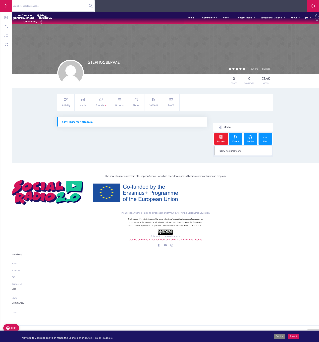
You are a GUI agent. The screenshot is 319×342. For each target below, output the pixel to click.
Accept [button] (293, 336)
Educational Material (271, 17)
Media (83, 105)
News (226, 17)
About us (16, 270)
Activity (65, 105)
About (294, 17)
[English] (307, 18)
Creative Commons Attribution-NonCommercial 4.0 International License (165, 239)
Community (208, 17)
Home (191, 17)
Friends (101, 105)
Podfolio (154, 104)
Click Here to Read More (100, 337)
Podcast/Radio (244, 17)
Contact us (17, 284)
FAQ (13, 277)
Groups (119, 105)
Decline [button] (279, 336)
